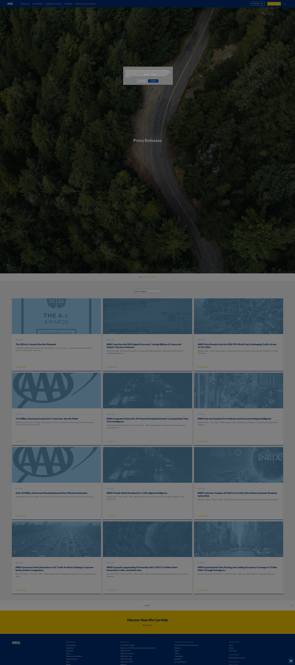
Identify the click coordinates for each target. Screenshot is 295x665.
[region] (148, 76)
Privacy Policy (154, 74)
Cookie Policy (146, 74)
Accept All (153, 80)
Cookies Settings (142, 80)
